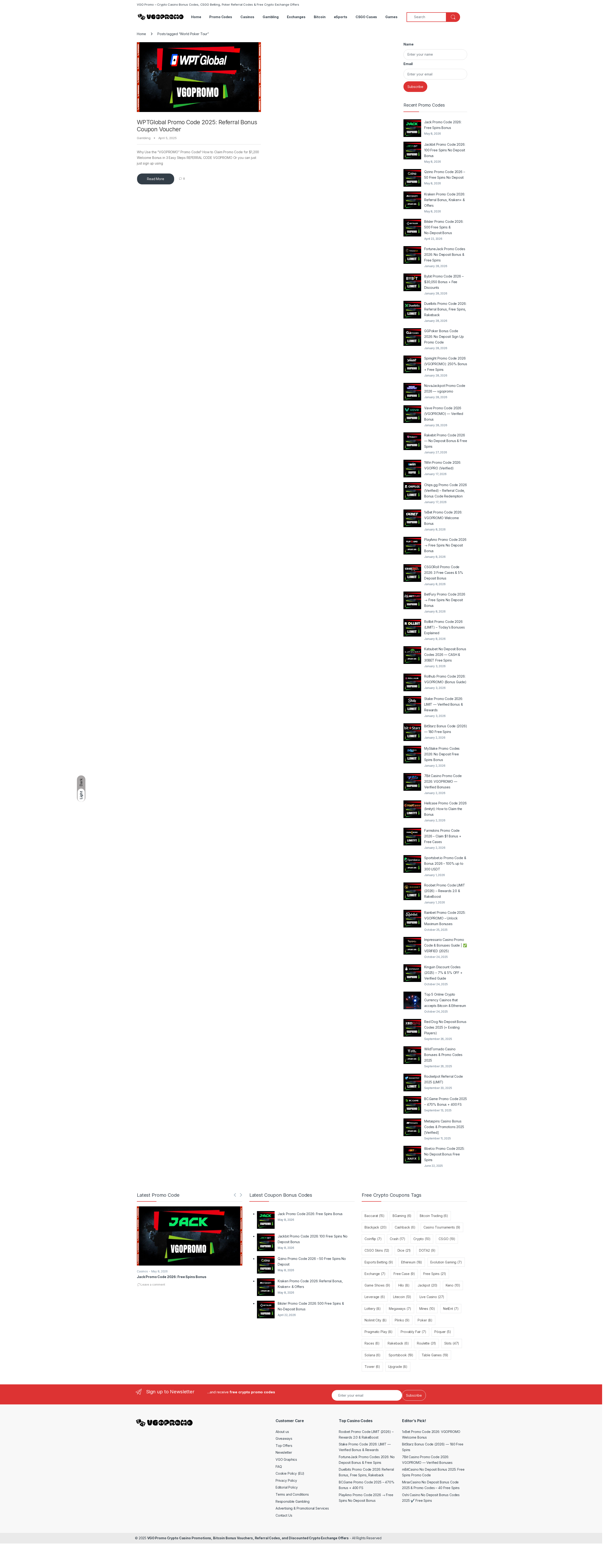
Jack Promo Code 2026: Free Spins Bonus (442, 125)
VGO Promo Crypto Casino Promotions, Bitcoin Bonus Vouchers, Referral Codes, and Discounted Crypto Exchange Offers (248, 1538)
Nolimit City (376, 1320)
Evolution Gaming (446, 1262)
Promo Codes (220, 17)
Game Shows (377, 1285)
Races (372, 1343)
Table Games (435, 1355)
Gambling (271, 17)
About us (282, 1432)
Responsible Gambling (293, 1501)
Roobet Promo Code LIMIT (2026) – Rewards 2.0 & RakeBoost (444, 890)
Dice (404, 1250)
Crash (397, 1239)
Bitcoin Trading (434, 1216)
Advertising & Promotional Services (302, 1508)
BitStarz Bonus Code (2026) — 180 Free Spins (445, 729)
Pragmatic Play (379, 1332)
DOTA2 (427, 1250)
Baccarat (374, 1216)
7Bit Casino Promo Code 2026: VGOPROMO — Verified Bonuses (443, 781)
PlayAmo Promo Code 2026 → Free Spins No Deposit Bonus (445, 545)
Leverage (375, 1297)
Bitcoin (320, 17)
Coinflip (373, 1239)
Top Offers (284, 1446)
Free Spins (434, 1274)
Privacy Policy (286, 1480)
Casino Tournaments (442, 1227)
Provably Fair (413, 1332)
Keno (453, 1285)
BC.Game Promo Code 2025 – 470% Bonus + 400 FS (445, 1101)
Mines (427, 1309)
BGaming (402, 1216)
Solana (373, 1355)
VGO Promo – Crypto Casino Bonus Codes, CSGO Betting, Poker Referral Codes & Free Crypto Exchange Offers (218, 4)
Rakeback (398, 1343)
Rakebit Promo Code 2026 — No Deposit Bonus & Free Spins (445, 440)
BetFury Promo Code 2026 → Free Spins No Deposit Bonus (444, 600)
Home (196, 17)
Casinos (247, 17)
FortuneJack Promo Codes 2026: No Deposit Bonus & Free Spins (444, 254)
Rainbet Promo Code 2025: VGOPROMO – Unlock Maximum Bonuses (445, 918)
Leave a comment (153, 1284)
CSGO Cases (366, 17)
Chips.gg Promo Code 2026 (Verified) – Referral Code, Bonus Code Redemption (445, 490)
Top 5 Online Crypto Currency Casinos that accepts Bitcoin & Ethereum (445, 1000)
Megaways (400, 1309)
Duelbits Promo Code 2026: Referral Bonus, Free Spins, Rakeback (445, 309)
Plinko (402, 1320)
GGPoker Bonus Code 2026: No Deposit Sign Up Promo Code (444, 336)
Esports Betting (379, 1262)
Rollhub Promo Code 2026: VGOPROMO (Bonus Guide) (445, 679)
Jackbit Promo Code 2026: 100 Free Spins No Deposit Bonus (444, 150)
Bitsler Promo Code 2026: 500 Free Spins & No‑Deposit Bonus (443, 227)
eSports (340, 17)
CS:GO (447, 1239)
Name (408, 44)
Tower (372, 1367)
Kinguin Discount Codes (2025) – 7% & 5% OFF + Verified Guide (443, 972)
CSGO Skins (377, 1250)
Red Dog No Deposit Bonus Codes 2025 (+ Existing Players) (445, 1027)
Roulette (426, 1343)
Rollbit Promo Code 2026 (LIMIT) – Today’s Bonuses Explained (444, 627)
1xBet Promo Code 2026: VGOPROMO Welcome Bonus (443, 518)
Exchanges (296, 17)
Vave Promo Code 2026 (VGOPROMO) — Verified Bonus (443, 413)
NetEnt (451, 1309)
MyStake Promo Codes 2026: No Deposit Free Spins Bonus (442, 754)
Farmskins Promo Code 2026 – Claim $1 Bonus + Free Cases (442, 836)
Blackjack (375, 1227)
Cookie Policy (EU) (290, 1473)
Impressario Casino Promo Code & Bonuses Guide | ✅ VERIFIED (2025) (445, 945)
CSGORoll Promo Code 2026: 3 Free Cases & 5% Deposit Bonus (443, 572)
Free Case (404, 1274)
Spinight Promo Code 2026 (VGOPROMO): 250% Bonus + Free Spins (445, 364)
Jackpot (427, 1285)
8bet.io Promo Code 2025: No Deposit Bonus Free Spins (444, 1154)
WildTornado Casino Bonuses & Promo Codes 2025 (443, 1054)
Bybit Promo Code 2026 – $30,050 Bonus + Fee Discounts (444, 282)
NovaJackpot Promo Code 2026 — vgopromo (444, 388)
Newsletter (284, 1452)
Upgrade (397, 1367)
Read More (155, 179)
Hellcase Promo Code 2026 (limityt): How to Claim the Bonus (445, 808)
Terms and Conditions (292, 1494)
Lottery (373, 1309)
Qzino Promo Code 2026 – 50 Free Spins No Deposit (444, 174)
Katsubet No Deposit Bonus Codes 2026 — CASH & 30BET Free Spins (445, 654)
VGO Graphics (286, 1459)
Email (408, 64)
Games (391, 17)
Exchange (375, 1274)
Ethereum (411, 1262)
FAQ (279, 1467)
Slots (451, 1343)
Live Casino (432, 1297)
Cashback (405, 1227)
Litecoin (402, 1297)
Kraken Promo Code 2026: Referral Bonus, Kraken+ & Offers (444, 199)
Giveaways (284, 1438)
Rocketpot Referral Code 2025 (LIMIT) (443, 1079)
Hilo (404, 1285)
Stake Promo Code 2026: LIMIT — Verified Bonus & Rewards (443, 704)
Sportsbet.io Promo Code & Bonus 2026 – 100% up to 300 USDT (445, 863)
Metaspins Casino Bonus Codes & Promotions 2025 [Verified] (444, 1126)
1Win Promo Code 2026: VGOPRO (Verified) (442, 465)
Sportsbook (401, 1355)
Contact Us (284, 1515)
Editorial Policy (287, 1487)
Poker (425, 1320)
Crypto (421, 1239)
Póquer (442, 1332)
